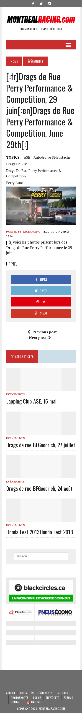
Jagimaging (31, 231)
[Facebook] (32, 3)
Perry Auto (14, 182)
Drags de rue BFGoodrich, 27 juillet (40, 445)
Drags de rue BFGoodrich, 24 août (39, 488)
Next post (37, 337)
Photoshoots (19, 697)
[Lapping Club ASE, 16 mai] (41, 387)
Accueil (10, 693)
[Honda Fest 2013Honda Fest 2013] (41, 518)
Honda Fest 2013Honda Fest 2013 (39, 532)
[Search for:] (41, 556)
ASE (27, 157)
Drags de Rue (17, 164)
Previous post (44, 331)
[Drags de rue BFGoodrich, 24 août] (41, 474)
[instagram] (49, 3)
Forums (68, 697)
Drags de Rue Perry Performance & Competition (34, 173)
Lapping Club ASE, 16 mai (31, 401)
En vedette (52, 697)
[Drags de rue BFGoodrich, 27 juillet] (41, 431)
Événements (15, 394)
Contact (16, 702)
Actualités (27, 693)
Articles (62, 693)
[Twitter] (41, 3)
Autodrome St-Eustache (52, 157)
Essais (37, 697)
